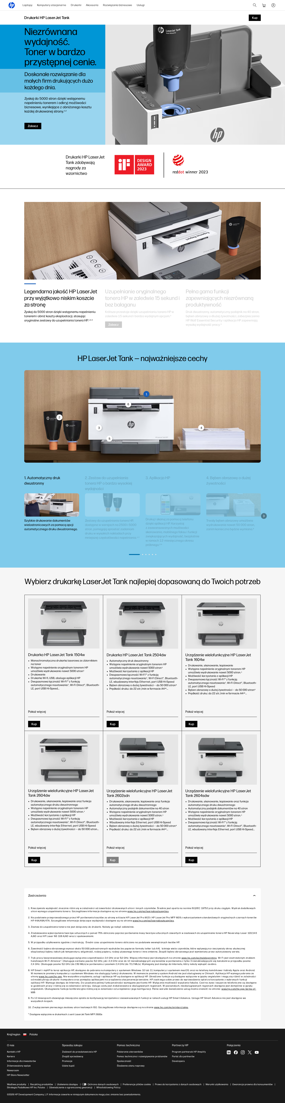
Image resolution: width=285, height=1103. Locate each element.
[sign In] (273, 5)
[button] (21, 516)
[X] (250, 1052)
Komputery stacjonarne (51, 5)
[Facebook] (236, 1052)
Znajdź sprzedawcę (72, 1056)
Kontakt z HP (13, 1051)
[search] (254, 5)
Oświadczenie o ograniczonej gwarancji (70, 1087)
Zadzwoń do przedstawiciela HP (79, 1051)
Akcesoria (92, 5)
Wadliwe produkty (16, 1084)
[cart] (264, 5)
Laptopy (27, 5)
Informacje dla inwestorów (21, 1061)
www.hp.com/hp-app (50, 976)
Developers (178, 1061)
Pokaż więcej (37, 711)
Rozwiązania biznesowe (117, 5)
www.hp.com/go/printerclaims (171, 1007)
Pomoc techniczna (128, 1045)
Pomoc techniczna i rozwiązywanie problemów (142, 1056)
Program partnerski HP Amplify (189, 1051)
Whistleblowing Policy (108, 1087)
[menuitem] (27, 5)
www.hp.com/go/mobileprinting (199, 958)
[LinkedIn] (229, 1052)
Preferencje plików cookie (137, 1084)
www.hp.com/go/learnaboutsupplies (148, 911)
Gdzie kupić (68, 1065)
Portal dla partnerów (183, 1056)
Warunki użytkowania (217, 1084)
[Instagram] (243, 1052)
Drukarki (76, 5)
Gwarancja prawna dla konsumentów (252, 1084)
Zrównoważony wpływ (19, 1065)
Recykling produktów (41, 1084)
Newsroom (13, 1070)
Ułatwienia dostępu (67, 1084)
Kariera (11, 1056)
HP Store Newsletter (18, 1075)
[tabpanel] (61, 305)
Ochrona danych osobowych (103, 1084)
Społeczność (124, 1061)
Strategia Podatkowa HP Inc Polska (26, 1087)
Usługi (140, 5)
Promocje (67, 1061)
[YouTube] (257, 1052)
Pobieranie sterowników (130, 1051)
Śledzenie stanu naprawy (130, 1065)
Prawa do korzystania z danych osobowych (178, 1084)
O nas (10, 1045)
